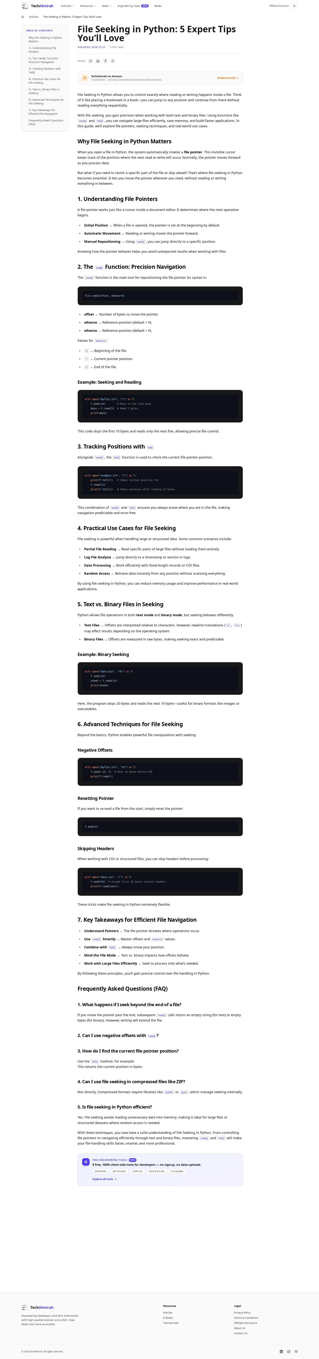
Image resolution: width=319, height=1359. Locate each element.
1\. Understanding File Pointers (42, 49)
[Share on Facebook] (105, 61)
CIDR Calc (137, 1171)
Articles (33, 16)
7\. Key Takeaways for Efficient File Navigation (43, 111)
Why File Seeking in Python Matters (45, 39)
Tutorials (66, 6)
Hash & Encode (156, 1171)
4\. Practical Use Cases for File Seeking (45, 80)
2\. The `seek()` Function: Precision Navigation (44, 60)
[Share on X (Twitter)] (91, 61)
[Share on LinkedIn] (98, 61)
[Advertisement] (160, 1236)
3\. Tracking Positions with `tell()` (45, 70)
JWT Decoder (119, 1171)
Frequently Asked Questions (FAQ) (46, 122)
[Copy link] (113, 61)
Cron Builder (177, 1171)
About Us (239, 1328)
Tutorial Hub (171, 1323)
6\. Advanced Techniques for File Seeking (46, 101)
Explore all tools (102, 1179)
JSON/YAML (101, 1171)
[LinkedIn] (281, 1351)
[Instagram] (288, 1351)
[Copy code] (238, 291)
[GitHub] (296, 1351)
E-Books (168, 1317)
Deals (105, 6)
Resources (86, 6)
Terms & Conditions (246, 1317)
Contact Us (240, 1333)
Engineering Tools (133, 6)
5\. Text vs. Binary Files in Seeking (44, 91)
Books (158, 6)
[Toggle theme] (294, 6)
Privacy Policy (242, 1312)
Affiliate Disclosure (279, 5)
